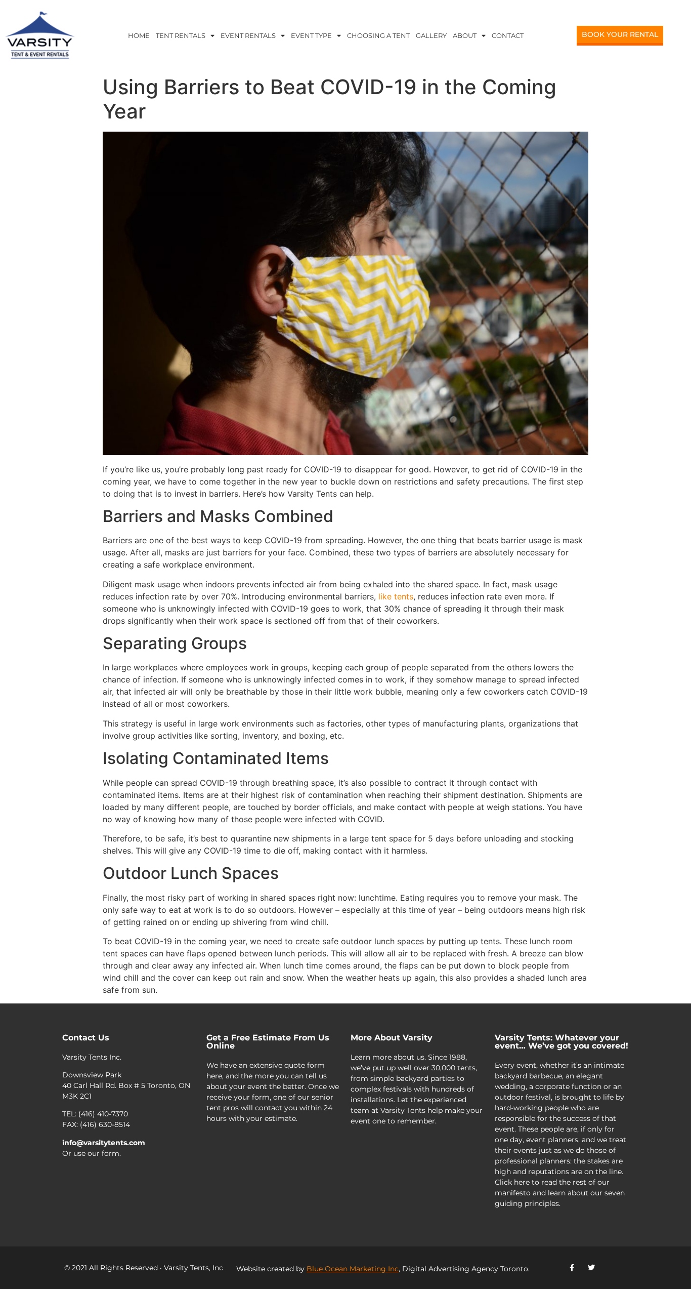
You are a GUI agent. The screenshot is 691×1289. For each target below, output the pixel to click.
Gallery (431, 35)
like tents (395, 596)
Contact (508, 35)
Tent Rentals (180, 35)
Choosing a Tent (378, 35)
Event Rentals (248, 35)
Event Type (311, 35)
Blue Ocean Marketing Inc (353, 1268)
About (465, 35)
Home (139, 35)
